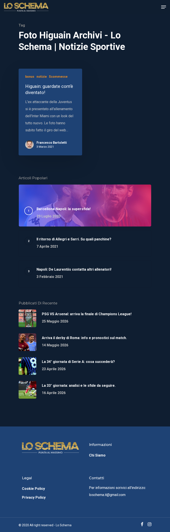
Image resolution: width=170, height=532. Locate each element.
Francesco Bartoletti (52, 142)
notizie (42, 76)
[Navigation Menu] (163, 7)
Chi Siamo (97, 455)
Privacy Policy (34, 497)
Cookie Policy (33, 489)
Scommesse (58, 76)
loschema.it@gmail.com (107, 495)
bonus (29, 76)
